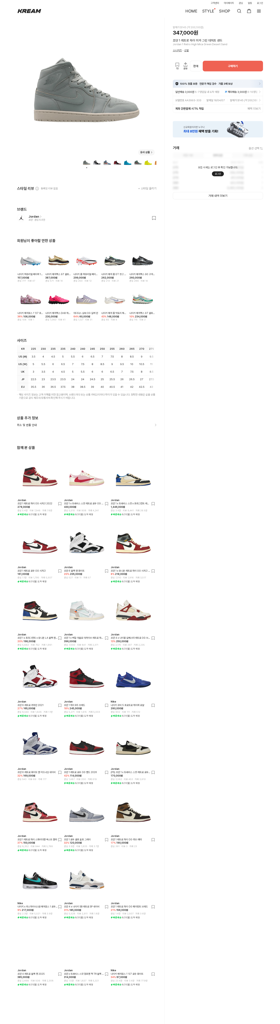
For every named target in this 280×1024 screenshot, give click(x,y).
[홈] (29, 11)
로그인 (260, 3)
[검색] (239, 11)
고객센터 (215, 3)
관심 (241, 3)
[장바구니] (249, 11)
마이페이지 (229, 3)
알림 (250, 3)
